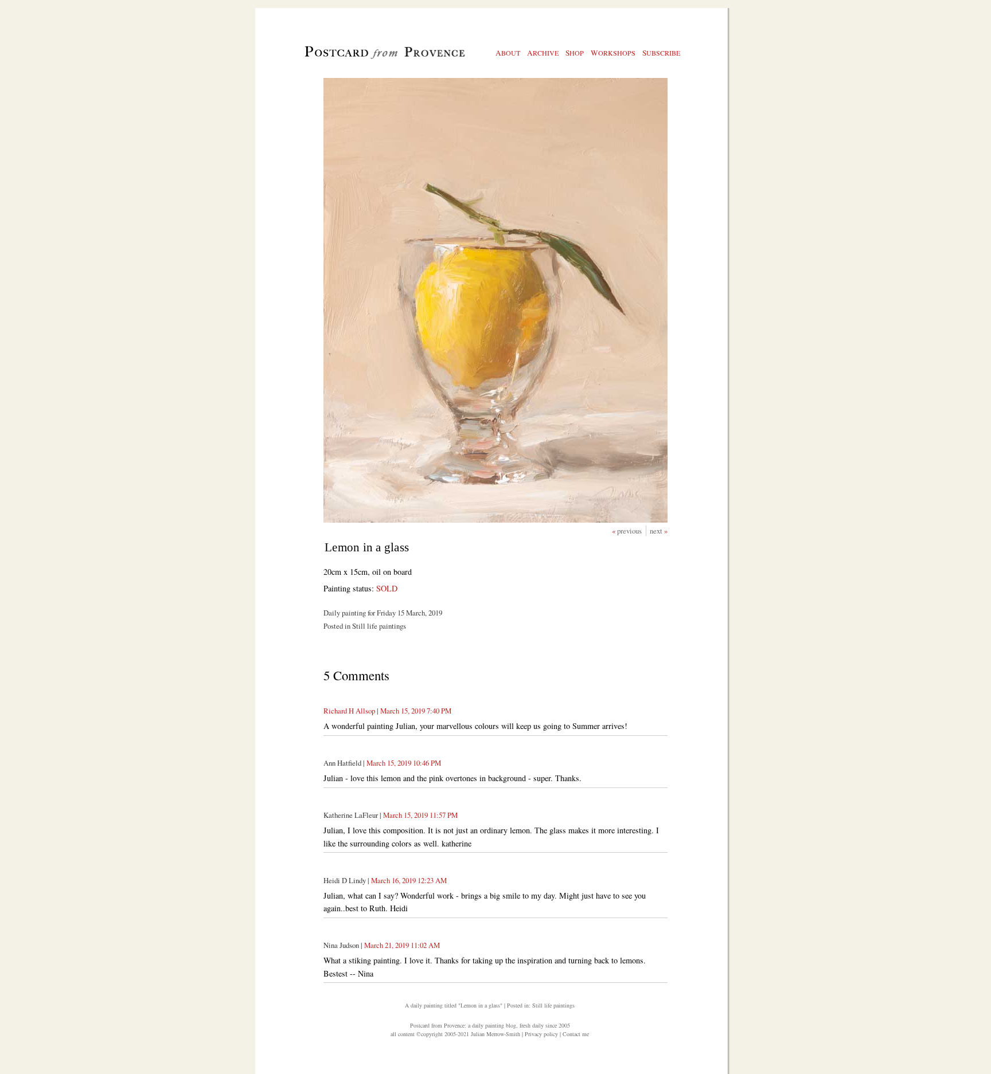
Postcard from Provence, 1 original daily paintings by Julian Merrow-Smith (365, 58)
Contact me (576, 1034)
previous (630, 531)
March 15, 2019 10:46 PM (403, 763)
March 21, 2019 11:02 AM (402, 945)
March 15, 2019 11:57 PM (420, 815)
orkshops (613, 53)
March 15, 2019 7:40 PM (415, 710)
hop (574, 53)
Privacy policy (541, 1034)
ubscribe (661, 53)
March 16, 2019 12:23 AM (409, 880)
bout (508, 53)
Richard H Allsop (349, 710)
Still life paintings (553, 1005)
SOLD (386, 588)
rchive (543, 53)
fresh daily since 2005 (545, 1025)
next (657, 531)
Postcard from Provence (437, 1025)
